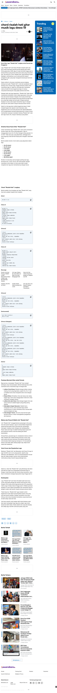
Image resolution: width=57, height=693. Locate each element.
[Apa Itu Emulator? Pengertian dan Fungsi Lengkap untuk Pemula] (39, 43)
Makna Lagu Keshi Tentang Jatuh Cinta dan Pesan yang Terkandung (5, 558)
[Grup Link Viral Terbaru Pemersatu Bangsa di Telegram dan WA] (39, 29)
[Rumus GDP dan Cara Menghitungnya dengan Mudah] (39, 83)
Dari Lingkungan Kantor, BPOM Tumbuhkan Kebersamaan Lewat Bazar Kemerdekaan (27, 594)
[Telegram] (8, 523)
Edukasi (15, 5)
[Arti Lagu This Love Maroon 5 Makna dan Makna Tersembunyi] (28, 533)
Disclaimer (45, 671)
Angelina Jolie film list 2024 (5, 284)
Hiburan (3, 518)
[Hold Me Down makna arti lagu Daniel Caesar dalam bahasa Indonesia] (17, 550)
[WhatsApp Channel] (42, 683)
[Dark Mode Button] (51, 2)
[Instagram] (33, 683)
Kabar (2, 5)
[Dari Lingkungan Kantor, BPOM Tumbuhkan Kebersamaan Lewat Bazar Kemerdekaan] (11, 596)
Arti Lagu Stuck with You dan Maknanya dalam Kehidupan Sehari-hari (16, 541)
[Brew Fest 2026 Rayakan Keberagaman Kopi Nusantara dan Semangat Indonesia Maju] (11, 623)
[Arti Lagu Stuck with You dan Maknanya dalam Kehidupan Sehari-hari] (17, 533)
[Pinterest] (10, 523)
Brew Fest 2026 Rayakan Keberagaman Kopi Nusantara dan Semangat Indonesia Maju (26, 621)
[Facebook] (2, 523)
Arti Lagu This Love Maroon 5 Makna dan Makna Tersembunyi (27, 286)
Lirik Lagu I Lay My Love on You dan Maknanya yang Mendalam (47, 36)
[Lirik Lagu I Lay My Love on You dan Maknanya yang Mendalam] (39, 36)
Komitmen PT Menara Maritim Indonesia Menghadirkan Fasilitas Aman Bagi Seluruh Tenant (48, 69)
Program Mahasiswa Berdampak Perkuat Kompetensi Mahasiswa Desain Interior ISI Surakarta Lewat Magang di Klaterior (48, 56)
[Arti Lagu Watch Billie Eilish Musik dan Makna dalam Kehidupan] (28, 550)
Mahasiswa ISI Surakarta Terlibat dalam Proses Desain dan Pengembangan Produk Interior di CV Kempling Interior (26, 634)
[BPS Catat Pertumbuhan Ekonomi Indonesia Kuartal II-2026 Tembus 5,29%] (11, 650)
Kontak (2, 671)
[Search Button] (54, 2)
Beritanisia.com (4, 682)
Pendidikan (26, 5)
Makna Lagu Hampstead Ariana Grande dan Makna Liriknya (5, 540)
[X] (5, 523)
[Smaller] (27, 32)
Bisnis (11, 5)
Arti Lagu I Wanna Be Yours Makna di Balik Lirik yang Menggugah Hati (16, 274)
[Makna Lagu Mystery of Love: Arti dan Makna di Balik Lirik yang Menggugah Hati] (39, 76)
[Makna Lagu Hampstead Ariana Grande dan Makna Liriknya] (6, 533)
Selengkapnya (16, 660)
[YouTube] (39, 683)
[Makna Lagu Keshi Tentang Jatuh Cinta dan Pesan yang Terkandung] (6, 550)
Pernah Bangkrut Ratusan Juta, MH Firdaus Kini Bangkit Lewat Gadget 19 (27, 607)
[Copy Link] (16, 523)
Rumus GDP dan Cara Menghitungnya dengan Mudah (48, 82)
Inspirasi (1, 607)
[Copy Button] (30, 200)
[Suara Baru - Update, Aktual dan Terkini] (12, 2)
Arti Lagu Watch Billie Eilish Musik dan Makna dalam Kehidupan (28, 558)
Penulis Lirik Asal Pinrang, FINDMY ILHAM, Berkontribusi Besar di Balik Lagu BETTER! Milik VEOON (5, 277)
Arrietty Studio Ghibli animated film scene (17, 285)
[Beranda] (2, 21)
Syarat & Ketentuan (5, 674)
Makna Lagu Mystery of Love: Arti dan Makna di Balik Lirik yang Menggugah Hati (48, 76)
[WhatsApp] (13, 523)
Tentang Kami (18, 671)
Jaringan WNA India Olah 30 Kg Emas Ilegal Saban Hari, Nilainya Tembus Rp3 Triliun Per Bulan (27, 580)
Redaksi (31, 671)
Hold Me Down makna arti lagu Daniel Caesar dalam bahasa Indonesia (16, 558)
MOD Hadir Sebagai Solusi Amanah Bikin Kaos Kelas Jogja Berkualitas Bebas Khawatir (48, 62)
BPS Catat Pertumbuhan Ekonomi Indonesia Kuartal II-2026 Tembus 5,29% (26, 648)
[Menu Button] (2, 2)
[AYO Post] (8, 667)
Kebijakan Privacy (19, 674)
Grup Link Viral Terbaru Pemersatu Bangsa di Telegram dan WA (28, 274)
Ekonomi (7, 5)
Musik (9, 518)
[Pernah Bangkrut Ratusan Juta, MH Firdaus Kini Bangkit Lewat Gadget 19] (11, 609)
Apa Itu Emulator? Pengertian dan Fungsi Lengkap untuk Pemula (48, 42)
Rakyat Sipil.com (23, 682)
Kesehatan (20, 5)
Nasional (1, 580)
